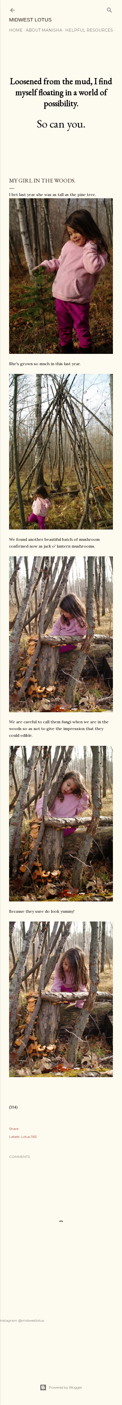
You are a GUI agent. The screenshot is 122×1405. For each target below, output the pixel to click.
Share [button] (13, 1129)
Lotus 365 (29, 1136)
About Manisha (44, 30)
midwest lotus (30, 20)
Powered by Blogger (65, 1387)
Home (16, 30)
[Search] (109, 8)
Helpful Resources (89, 30)
